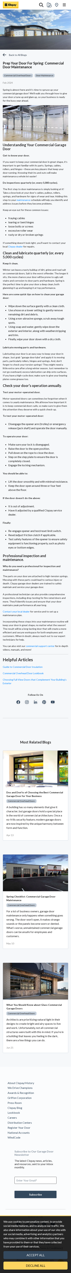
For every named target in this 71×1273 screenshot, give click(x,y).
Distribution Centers (20, 1122)
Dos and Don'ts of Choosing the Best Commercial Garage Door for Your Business (34, 794)
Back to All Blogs (18, 54)
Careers (12, 1117)
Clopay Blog (15, 1107)
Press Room (15, 1102)
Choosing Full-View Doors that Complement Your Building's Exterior (35, 681)
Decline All (35, 1265)
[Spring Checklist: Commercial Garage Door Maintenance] (35, 873)
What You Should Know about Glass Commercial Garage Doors (34, 1006)
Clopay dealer (15, 246)
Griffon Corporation (20, 1097)
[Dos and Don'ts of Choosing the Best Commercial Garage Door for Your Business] (35, 769)
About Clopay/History (21, 1083)
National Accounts (19, 1132)
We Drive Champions (20, 1087)
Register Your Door (19, 1127)
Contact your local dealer (16, 611)
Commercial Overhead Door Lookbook (23, 673)
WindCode (14, 1137)
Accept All (36, 1255)
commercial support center (40, 646)
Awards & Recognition (21, 1092)
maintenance (24, 199)
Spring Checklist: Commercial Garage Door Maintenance (30, 898)
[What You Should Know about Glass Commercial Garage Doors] (35, 981)
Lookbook (14, 1112)
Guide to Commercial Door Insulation (23, 666)
